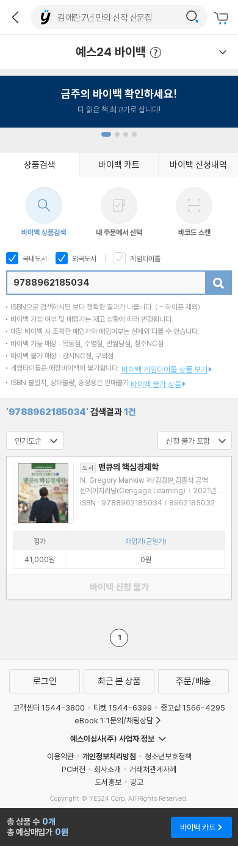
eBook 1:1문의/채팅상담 (113, 720)
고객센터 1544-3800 (49, 707)
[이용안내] (222, 52)
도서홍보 (108, 782)
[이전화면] (15, 17)
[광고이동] (192, 17)
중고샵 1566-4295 (192, 707)
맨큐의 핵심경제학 (120, 466)
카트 (222, 18)
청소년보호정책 (168, 756)
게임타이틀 (144, 258)
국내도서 (34, 258)
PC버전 (73, 769)
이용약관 (60, 756)
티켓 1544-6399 (122, 707)
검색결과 (71, 412)
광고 (136, 782)
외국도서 (83, 258)
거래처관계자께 (152, 769)
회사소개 (107, 769)
